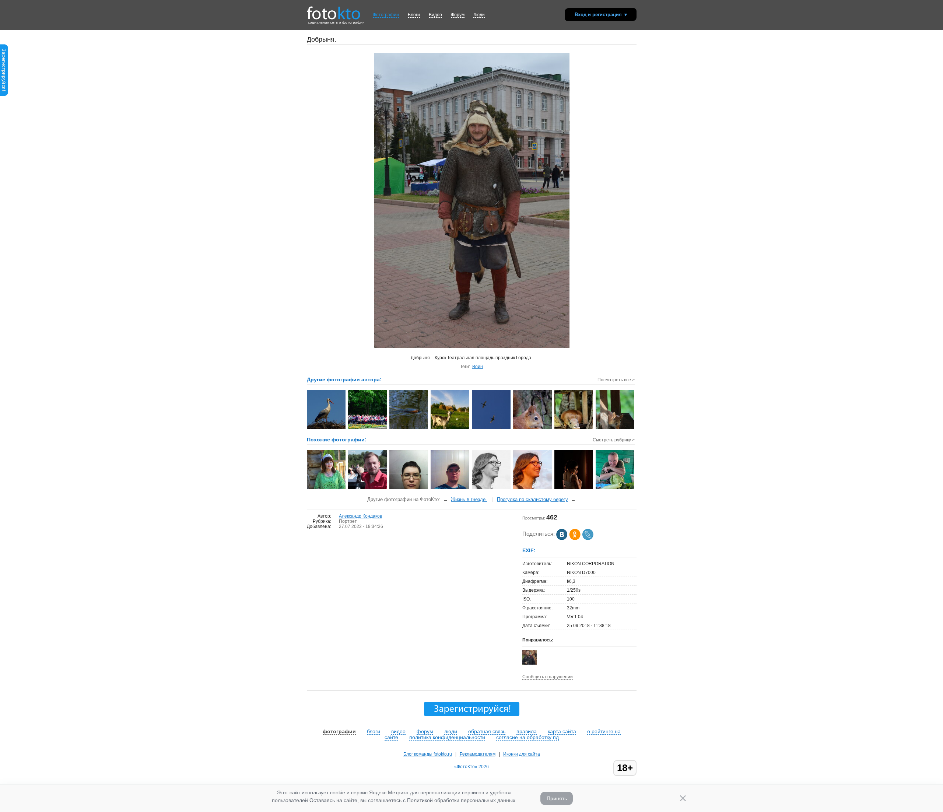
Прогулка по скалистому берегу (532, 499)
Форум (458, 14)
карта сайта (562, 731)
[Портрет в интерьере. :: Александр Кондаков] (533, 428)
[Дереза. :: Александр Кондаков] (450, 428)
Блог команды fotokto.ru (427, 754)
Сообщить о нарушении (547, 676)
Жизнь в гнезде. (469, 499)
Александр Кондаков (360, 516)
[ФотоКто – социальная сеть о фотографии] (334, 10)
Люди (479, 14)
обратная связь (486, 731)
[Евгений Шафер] (529, 663)
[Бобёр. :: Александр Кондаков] (409, 428)
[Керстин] (491, 488)
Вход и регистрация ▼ (601, 14)
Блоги (414, 14)
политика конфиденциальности (447, 737)
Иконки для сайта (521, 754)
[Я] (409, 488)
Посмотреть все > (616, 379)
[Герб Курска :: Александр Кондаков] (491, 428)
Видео (435, 14)
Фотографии (386, 14)
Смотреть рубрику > (614, 439)
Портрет (348, 521)
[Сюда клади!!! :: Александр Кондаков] (615, 428)
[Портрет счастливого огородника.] (615, 488)
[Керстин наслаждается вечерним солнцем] (533, 488)
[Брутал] (368, 488)
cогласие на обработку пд (527, 737)
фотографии (339, 731)
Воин (477, 366)
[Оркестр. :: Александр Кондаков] (368, 428)
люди (450, 731)
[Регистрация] (4, 94)
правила (526, 731)
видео (398, 731)
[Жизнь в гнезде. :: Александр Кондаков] (326, 428)
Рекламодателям (477, 754)
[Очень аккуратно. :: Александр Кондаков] (574, 428)
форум (425, 731)
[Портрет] (326, 488)
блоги (373, 731)
